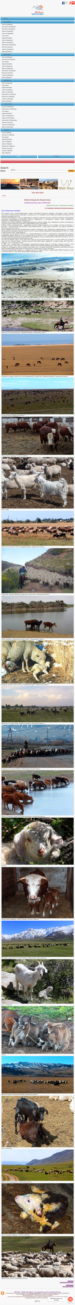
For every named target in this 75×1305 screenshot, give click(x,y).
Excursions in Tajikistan (8, 135)
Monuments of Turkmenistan (9, 120)
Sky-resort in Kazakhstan (8, 29)
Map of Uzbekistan (7, 101)
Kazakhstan (7, 21)
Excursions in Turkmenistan (9, 109)
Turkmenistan (8, 104)
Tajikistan (7, 130)
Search (13, 170)
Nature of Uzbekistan (7, 92)
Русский (56, 156)
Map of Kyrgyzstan (7, 77)
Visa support (5, 61)
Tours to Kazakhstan (7, 24)
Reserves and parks (7, 47)
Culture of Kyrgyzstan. (8, 75)
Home (6, 18)
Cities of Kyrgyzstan (7, 66)
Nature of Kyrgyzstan (7, 68)
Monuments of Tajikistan (8, 146)
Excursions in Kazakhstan (9, 26)
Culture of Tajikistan (7, 150)
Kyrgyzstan (7, 54)
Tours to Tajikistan (6, 132)
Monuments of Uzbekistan (9, 94)
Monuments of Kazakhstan (9, 44)
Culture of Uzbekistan (7, 99)
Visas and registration (7, 33)
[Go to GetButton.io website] (70, 1303)
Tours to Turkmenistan (8, 106)
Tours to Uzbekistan (7, 83)
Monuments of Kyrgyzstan (9, 70)
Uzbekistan (7, 80)
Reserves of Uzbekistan (8, 96)
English (19, 156)
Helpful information (7, 38)
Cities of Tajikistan (7, 141)
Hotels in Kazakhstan (7, 31)
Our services (5, 35)
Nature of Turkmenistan (8, 118)
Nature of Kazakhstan (7, 42)
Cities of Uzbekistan (7, 90)
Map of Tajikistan (6, 153)
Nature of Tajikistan (7, 144)
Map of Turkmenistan (7, 127)
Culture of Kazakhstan (8, 49)
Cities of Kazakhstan (7, 40)
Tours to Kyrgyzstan (7, 57)
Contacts (37, 161)
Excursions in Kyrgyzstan (8, 59)
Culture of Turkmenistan (8, 124)
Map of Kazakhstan (7, 51)
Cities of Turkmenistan (8, 115)
